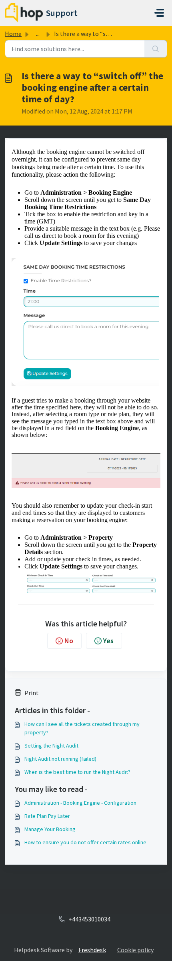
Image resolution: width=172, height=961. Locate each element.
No (68, 640)
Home (13, 34)
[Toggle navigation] (159, 13)
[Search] (155, 49)
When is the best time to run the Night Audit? (77, 772)
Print (31, 693)
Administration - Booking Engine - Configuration (80, 802)
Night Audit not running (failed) (60, 758)
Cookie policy (135, 950)
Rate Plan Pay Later (47, 815)
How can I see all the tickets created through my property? (82, 728)
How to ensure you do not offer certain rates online (85, 842)
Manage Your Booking (50, 829)
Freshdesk (92, 950)
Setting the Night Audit (51, 745)
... (38, 34)
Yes (108, 640)
